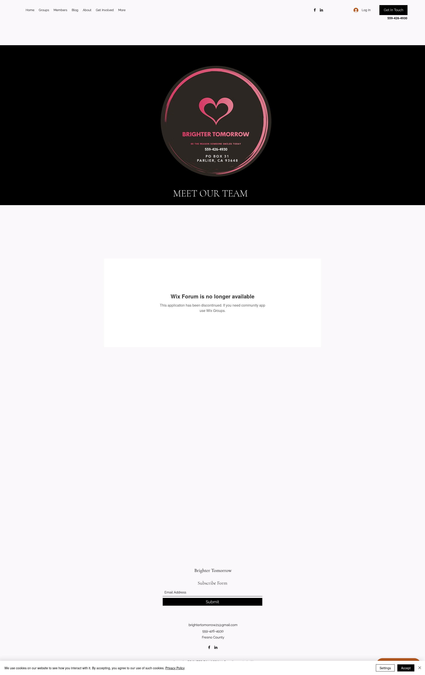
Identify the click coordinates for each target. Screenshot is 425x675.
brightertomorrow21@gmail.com (213, 625)
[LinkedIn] (321, 10)
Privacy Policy (175, 668)
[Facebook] (315, 10)
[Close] (419, 667)
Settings (385, 668)
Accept (406, 668)
